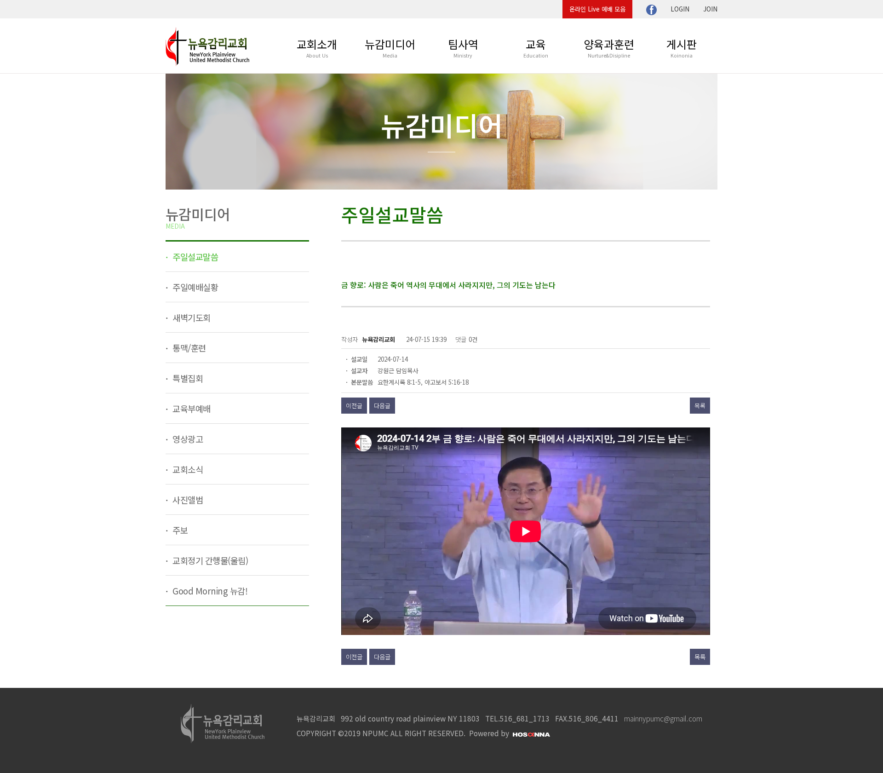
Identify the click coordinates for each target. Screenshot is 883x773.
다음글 (382, 405)
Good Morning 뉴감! (209, 590)
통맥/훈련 (188, 347)
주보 (179, 530)
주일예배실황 (194, 287)
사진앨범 (187, 499)
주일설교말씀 (194, 256)
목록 (699, 405)
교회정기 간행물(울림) (209, 560)
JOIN (710, 9)
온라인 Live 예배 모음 (597, 9)
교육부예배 (191, 408)
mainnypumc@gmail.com (663, 718)
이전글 (354, 405)
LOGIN (680, 9)
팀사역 (463, 47)
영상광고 (187, 439)
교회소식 (187, 469)
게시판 (681, 47)
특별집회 (187, 378)
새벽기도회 (191, 317)
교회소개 (317, 47)
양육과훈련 (609, 47)
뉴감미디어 (390, 47)
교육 (535, 47)
